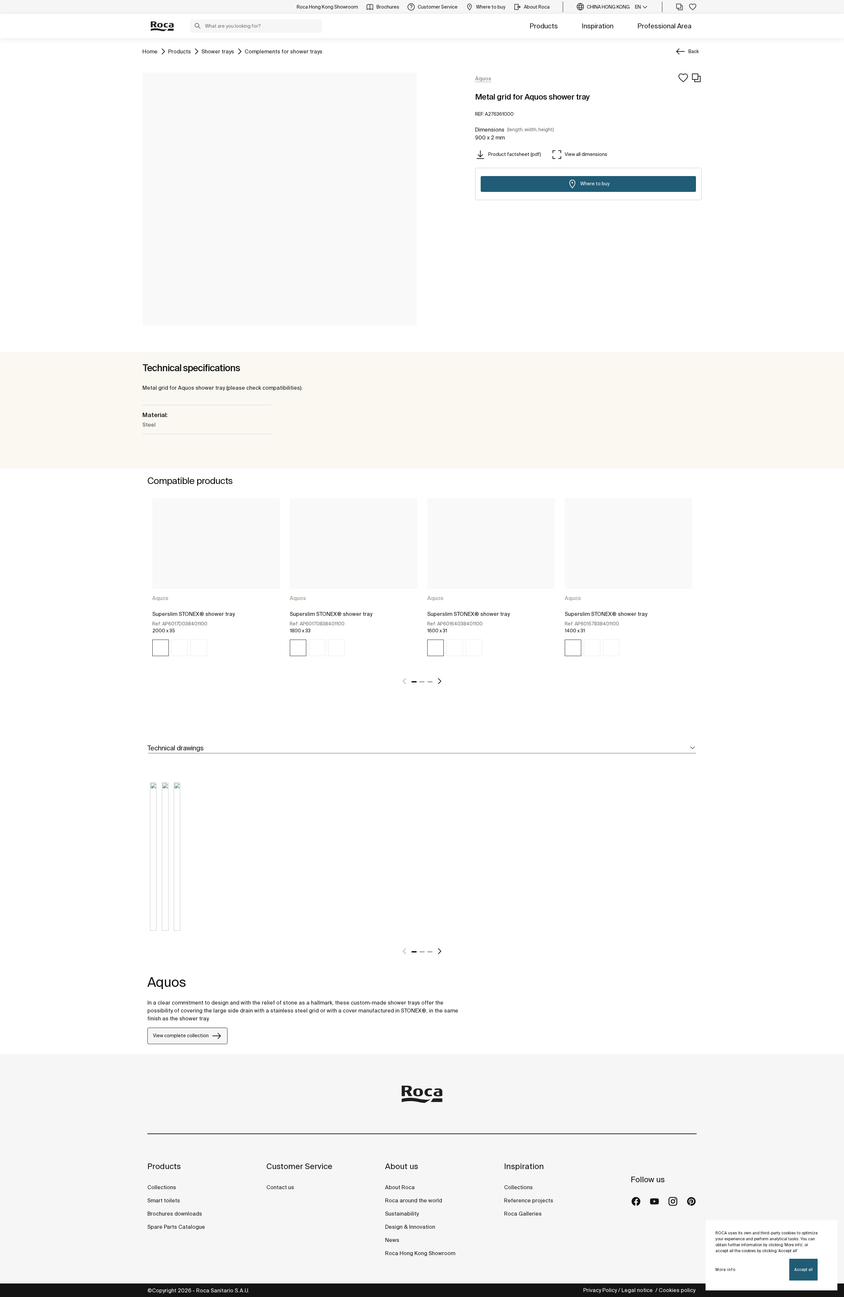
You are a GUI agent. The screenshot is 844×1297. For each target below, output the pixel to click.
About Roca (400, 1187)
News (392, 1240)
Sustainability (402, 1214)
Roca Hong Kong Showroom (420, 1253)
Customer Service (299, 1166)
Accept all (803, 1269)
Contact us (280, 1187)
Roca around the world (413, 1200)
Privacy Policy (600, 1290)
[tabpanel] (216, 583)
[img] (160, 648)
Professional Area (664, 26)
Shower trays (217, 51)
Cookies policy (678, 1290)
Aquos (160, 598)
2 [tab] (422, 681)
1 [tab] (414, 681)
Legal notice (637, 1290)
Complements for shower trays (283, 51)
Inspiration (598, 26)
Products (543, 26)
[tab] (422, 748)
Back (693, 51)
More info (725, 1269)
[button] (197, 26)
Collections (161, 1187)
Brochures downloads (174, 1214)
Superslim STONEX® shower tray (193, 614)
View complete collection (181, 1035)
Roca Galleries (523, 1214)
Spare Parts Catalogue (176, 1227)
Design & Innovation (410, 1227)
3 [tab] (430, 681)
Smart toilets (163, 1200)
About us (401, 1166)
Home (150, 51)
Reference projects (528, 1200)
